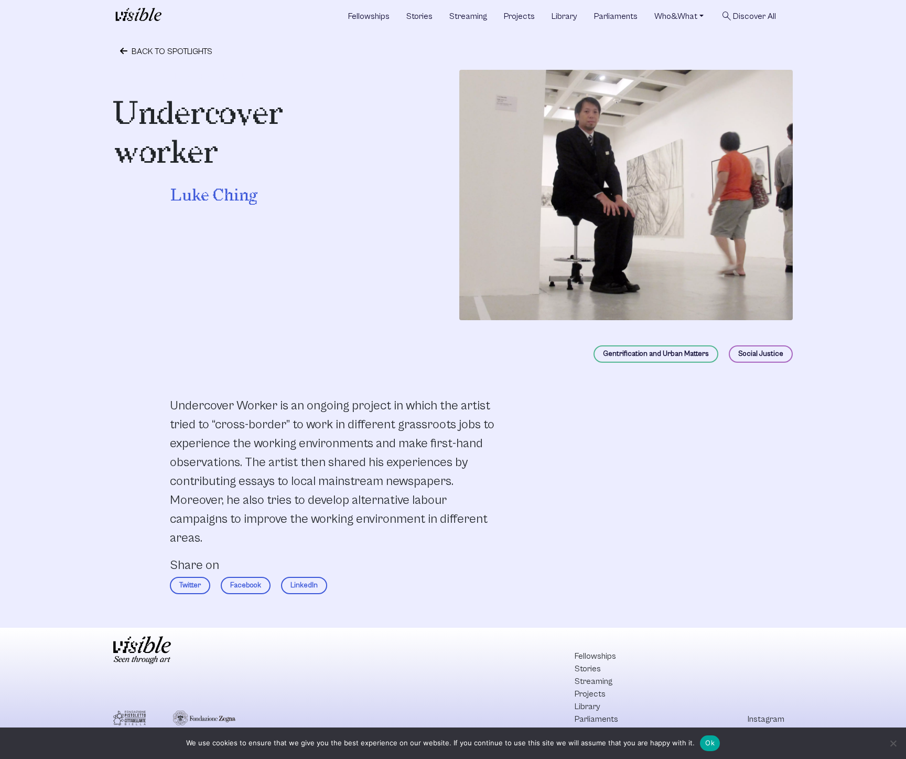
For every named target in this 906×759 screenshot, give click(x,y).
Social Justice (760, 354)
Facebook (245, 585)
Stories (419, 16)
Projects (519, 16)
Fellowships (369, 16)
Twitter (190, 585)
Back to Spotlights (171, 51)
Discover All (748, 16)
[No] (893, 743)
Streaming (468, 16)
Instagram (766, 719)
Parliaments (616, 16)
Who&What (675, 16)
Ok (710, 743)
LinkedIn (304, 585)
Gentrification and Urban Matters (656, 354)
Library (564, 16)
